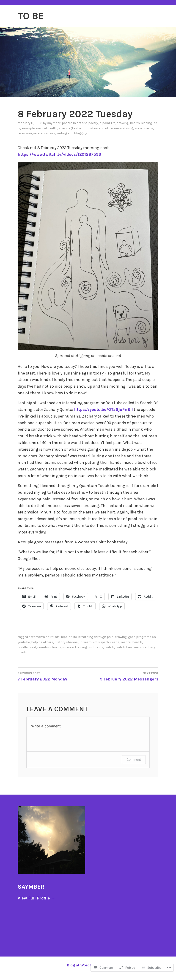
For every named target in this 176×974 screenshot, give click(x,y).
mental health (131, 642)
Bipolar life (107, 123)
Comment (133, 759)
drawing (123, 123)
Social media (144, 128)
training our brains (89, 647)
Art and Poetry (87, 123)
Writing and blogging (72, 133)
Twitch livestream (129, 647)
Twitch (109, 647)
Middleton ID (27, 647)
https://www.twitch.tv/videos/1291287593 (59, 154)
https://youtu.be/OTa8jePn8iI (103, 409)
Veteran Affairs (44, 133)
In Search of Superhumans (99, 642)
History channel (66, 642)
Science (68, 647)
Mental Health (46, 128)
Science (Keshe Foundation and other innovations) (96, 128)
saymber (53, 123)
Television (25, 133)
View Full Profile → (36, 898)
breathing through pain (95, 637)
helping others (42, 642)
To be (31, 16)
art (57, 637)
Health (135, 123)
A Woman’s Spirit (41, 637)
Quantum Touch (49, 647)
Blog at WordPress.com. (88, 965)
